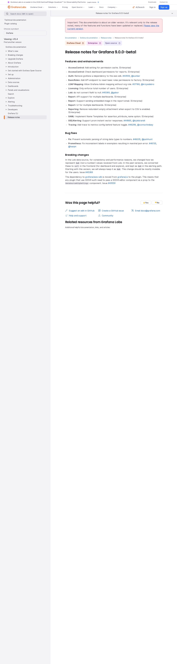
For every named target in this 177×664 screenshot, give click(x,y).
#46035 (136, 139)
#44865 (127, 120)
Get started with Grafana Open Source (24, 70)
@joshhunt (147, 139)
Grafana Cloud (36, 7)
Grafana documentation (89, 38)
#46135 (152, 143)
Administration (14, 78)
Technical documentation (15, 20)
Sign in (152, 7)
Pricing (65, 7)
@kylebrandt (139, 120)
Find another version (13, 42)
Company (111, 7)
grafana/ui (123, 177)
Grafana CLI (13, 113)
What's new (13, 51)
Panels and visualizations (18, 90)
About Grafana (14, 63)
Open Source (77, 7)
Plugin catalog (10, 23)
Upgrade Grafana (15, 59)
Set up (11, 74)
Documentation (71, 38)
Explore (11, 98)
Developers (13, 109)
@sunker (135, 76)
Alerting (11, 102)
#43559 (126, 76)
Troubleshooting (15, 105)
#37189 (136, 84)
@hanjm (72, 146)
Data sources (13, 82)
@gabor (115, 92)
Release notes (106, 38)
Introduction (13, 67)
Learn (91, 7)
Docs (101, 7)
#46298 (132, 124)
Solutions (52, 7)
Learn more (91, 2)
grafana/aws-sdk (93, 177)
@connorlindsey (145, 124)
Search (11, 94)
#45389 (106, 92)
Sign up (164, 7)
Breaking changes (15, 55)
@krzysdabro (147, 84)
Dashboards (13, 86)
